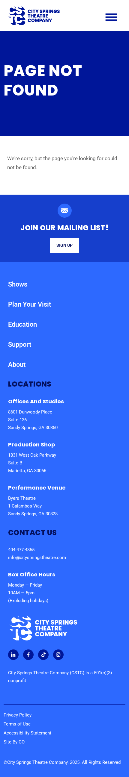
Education (22, 324)
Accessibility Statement (27, 733)
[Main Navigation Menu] (111, 18)
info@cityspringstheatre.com (37, 557)
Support (19, 344)
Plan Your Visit (29, 304)
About (17, 364)
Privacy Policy (18, 715)
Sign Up (64, 245)
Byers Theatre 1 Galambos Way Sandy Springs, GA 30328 (33, 506)
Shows (17, 284)
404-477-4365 (21, 549)
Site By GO (14, 742)
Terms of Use (17, 724)
